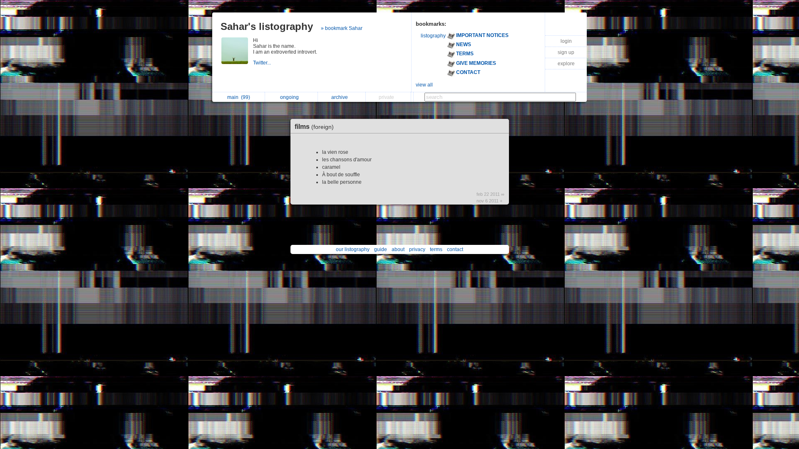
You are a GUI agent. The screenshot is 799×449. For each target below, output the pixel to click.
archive (340, 97)
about (398, 249)
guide (380, 249)
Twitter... (262, 63)
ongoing (290, 97)
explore (566, 64)
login (566, 41)
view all (424, 85)
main (238, 97)
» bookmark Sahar (341, 28)
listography (433, 36)
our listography (353, 249)
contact (455, 249)
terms (436, 249)
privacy (417, 249)
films (314, 126)
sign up (566, 52)
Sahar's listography (267, 26)
